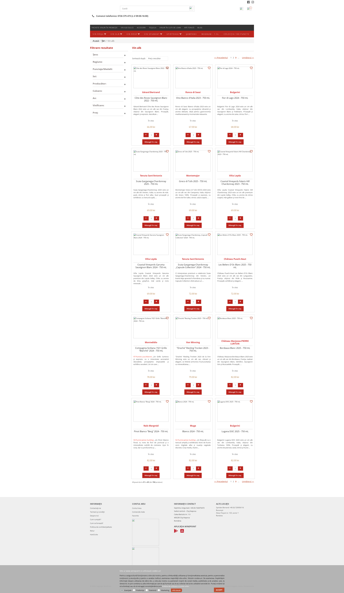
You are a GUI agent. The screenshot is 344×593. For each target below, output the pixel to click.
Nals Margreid (151, 425)
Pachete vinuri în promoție (105, 27)
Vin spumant (152, 34)
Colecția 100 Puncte (236, 34)
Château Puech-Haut (235, 259)
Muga (193, 425)
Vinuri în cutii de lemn (170, 27)
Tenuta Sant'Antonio (151, 175)
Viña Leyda (235, 175)
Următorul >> (248, 57)
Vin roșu (98, 34)
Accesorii (141, 27)
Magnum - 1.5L (210, 34)
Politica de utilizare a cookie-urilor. (175, 586)
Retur (92, 531)
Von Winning (193, 342)
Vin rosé (132, 34)
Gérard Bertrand (151, 92)
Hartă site (94, 534)
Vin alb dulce (127, 27)
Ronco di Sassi (193, 92)
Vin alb (115, 34)
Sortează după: (139, 58)
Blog (200, 27)
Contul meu (136, 508)
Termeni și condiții (97, 512)
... (238, 57)
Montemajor (193, 175)
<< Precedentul (221, 57)
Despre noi (94, 515)
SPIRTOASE (173, 34)
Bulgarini (235, 92)
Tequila (152, 27)
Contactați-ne (95, 508)
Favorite (135, 515)
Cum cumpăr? (95, 519)
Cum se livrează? (96, 523)
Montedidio (151, 342)
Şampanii (191, 34)
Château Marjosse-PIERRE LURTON (235, 342)
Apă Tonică (189, 27)
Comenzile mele (138, 512)
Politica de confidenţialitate (101, 527)
